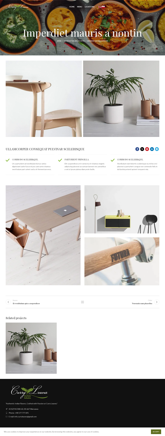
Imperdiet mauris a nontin (74, 41)
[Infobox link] (30, 164)
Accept (156, 432)
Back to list (82, 302)
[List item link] (43, 412)
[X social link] (142, 149)
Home (59, 41)
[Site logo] (18, 6)
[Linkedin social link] (152, 149)
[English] (100, 7)
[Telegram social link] (157, 149)
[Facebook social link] (137, 149)
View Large (53, 325)
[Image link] (29, 391)
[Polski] (103, 7)
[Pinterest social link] (147, 149)
